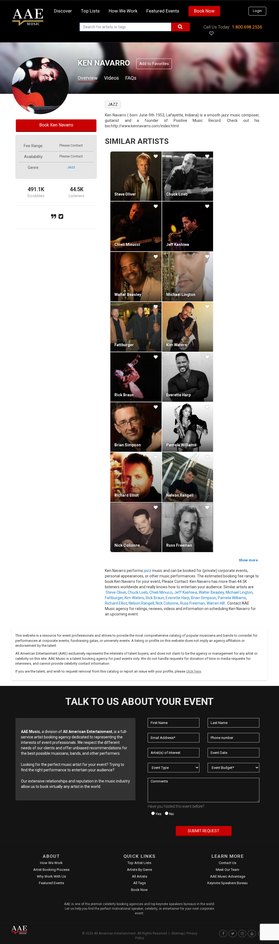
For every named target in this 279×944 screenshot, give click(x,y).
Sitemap (177, 933)
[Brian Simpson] (135, 427)
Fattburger (124, 345)
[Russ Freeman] (187, 527)
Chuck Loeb (176, 194)
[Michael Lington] (187, 276)
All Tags (139, 883)
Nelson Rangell (179, 495)
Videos (111, 78)
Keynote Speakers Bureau (227, 883)
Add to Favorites (154, 63)
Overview (88, 78)
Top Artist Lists (139, 863)
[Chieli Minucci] (135, 226)
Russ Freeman (179, 545)
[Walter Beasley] (135, 276)
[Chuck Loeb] (187, 176)
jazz (71, 167)
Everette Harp (178, 395)
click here (193, 671)
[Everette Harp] (187, 377)
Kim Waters (176, 345)
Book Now (204, 11)
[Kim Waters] (187, 326)
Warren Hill (216, 603)
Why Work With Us (51, 876)
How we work (123, 11)
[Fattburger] (135, 326)
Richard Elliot (126, 495)
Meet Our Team (227, 870)
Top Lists (90, 11)
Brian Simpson (127, 445)
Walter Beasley (127, 294)
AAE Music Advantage (227, 876)
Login (257, 11)
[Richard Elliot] (135, 477)
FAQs (131, 78)
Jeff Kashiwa (177, 244)
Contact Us (227, 863)
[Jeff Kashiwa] (187, 226)
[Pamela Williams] (187, 427)
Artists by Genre (139, 870)
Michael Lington (180, 294)
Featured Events (162, 11)
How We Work (51, 863)
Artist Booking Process (51, 870)
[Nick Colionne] (135, 527)
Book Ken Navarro (56, 125)
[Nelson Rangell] (187, 477)
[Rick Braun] (135, 377)
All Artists (139, 876)
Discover (63, 11)
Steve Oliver (125, 194)
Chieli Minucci (127, 244)
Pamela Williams (181, 445)
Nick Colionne (127, 545)
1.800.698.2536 (247, 27)
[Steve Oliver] (135, 176)
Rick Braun (124, 395)
